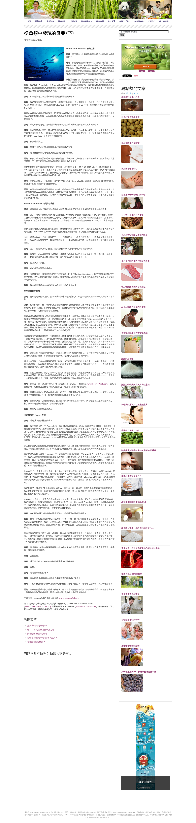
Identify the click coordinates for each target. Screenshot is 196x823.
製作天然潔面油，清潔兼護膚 (134, 404)
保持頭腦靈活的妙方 (130, 620)
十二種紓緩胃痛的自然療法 (133, 287)
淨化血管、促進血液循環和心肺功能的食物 (140, 548)
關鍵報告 (62, 21)
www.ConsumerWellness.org (38, 606)
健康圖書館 (139, 21)
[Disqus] (70, 694)
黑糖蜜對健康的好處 (130, 97)
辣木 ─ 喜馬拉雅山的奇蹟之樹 (40, 629)
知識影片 (73, 21)
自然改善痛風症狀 (129, 169)
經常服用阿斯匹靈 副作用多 (133, 502)
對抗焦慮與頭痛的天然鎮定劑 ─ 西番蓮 (138, 450)
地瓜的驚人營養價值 (130, 117)
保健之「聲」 (124, 21)
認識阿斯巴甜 (127, 359)
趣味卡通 (111, 21)
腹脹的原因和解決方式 (131, 476)
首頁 (29, 21)
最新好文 (39, 21)
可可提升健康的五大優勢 (132, 215)
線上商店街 (164, 21)
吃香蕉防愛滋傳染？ (36, 642)
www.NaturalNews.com (86, 606)
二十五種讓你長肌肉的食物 (133, 307)
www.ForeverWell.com (97, 384)
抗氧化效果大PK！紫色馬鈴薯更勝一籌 (138, 672)
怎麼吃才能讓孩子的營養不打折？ (42, 637)
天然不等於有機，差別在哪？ (134, 235)
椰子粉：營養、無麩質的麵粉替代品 (137, 528)
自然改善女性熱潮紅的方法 (133, 195)
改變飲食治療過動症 (130, 646)
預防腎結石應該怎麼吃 (37, 633)
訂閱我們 (151, 21)
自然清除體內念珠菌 (130, 143)
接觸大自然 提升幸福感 (131, 574)
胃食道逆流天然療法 (130, 594)
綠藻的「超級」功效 (130, 430)
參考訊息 (50, 21)
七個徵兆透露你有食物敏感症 (134, 333)
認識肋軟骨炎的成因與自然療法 (135, 384)
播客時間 (100, 21)
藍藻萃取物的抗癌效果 (37, 625)
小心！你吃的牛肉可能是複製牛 (135, 261)
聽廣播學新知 (86, 21)
